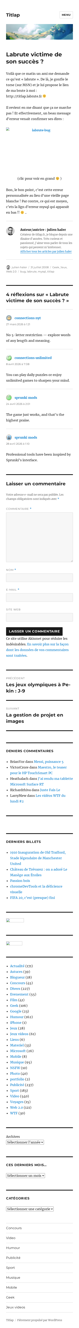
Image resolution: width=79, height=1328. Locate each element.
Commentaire (19, 509)
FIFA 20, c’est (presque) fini (32, 898)
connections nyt (28, 318)
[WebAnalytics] (39, 943)
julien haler (19, 267)
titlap (50, 271)
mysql (42, 271)
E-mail (12, 589)
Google (15, 1011)
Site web (13, 609)
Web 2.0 (11, 271)
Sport (14, 1090)
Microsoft (18, 1051)
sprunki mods (26, 398)
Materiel (17, 1045)
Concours (17, 983)
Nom (11, 570)
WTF (14, 1113)
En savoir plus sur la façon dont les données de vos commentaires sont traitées (37, 650)
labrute (32, 271)
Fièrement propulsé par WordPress (39, 1320)
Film (13, 1000)
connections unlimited (33, 358)
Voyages (16, 1102)
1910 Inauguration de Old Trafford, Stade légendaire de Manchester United (38, 858)
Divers (15, 989)
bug (23, 271)
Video (14, 1096)
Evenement (19, 994)
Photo (15, 1073)
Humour (16, 1017)
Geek (55, 267)
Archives (13, 1137)
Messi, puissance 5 (49, 762)
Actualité (17, 966)
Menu (66, 14)
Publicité (17, 1085)
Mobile (15, 1057)
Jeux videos (19, 1034)
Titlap (13, 15)
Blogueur (17, 977)
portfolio (17, 1079)
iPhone (15, 1023)
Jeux (63, 267)
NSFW (15, 1068)
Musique (17, 1062)
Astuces (16, 972)
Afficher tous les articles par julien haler (46, 251)
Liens (14, 1040)
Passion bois (20, 881)
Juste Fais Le (50, 790)
